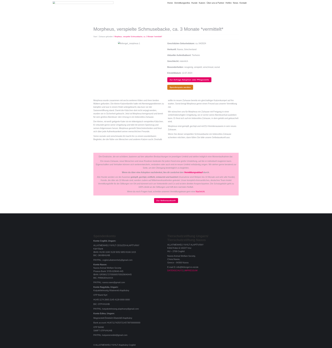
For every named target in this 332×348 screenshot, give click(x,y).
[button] (96, 43)
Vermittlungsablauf (193, 172)
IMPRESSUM (191, 270)
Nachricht (200, 191)
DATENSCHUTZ (175, 270)
